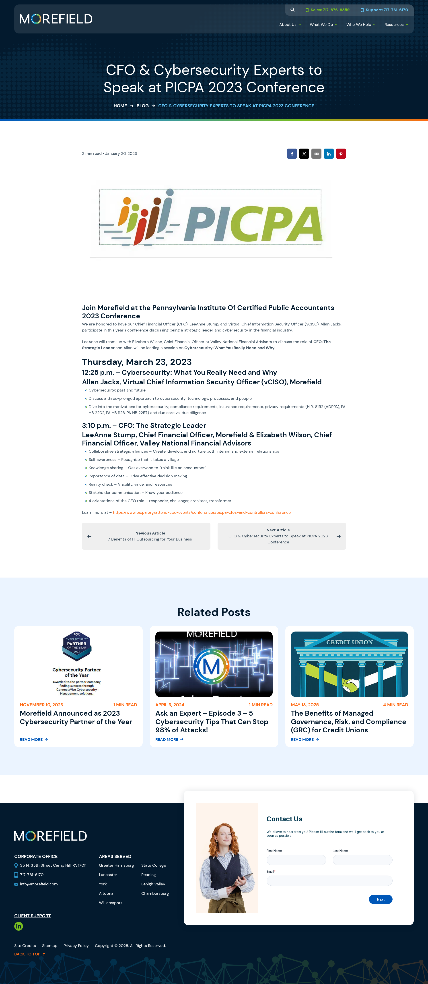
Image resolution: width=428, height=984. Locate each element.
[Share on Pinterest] (341, 154)
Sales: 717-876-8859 (330, 10)
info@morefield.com (39, 884)
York (103, 884)
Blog (143, 106)
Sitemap (49, 945)
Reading (148, 874)
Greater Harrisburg (116, 865)
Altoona (106, 893)
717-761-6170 (31, 874)
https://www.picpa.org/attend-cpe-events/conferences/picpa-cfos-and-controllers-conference (202, 512)
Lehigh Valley (153, 884)
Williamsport (110, 902)
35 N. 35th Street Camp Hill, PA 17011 (53, 865)
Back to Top (27, 954)
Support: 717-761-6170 (387, 10)
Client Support (32, 915)
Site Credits (25, 945)
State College (153, 865)
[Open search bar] (292, 10)
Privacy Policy (76, 945)
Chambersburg (155, 893)
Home (120, 106)
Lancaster (108, 874)
